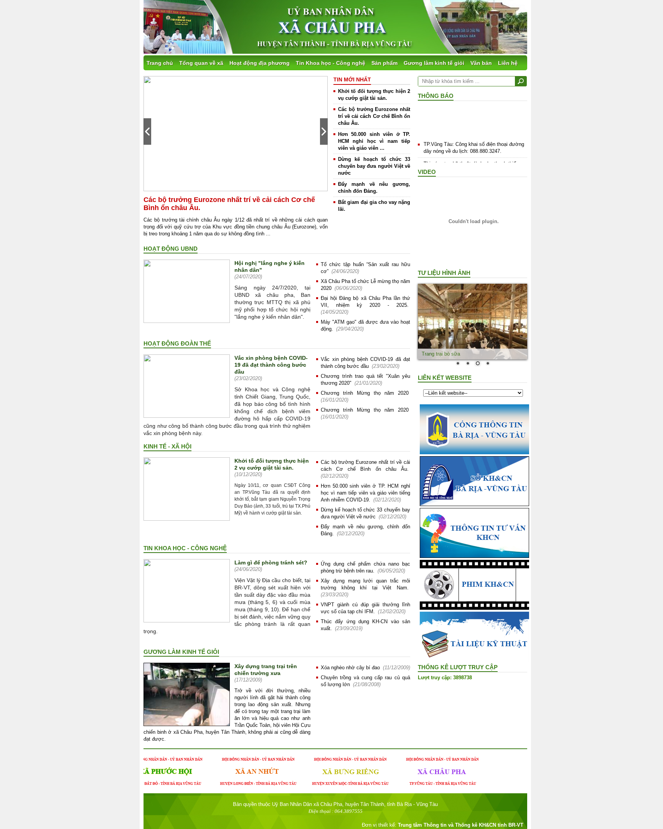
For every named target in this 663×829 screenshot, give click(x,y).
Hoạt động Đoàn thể (177, 343)
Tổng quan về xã (201, 63)
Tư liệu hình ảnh (444, 273)
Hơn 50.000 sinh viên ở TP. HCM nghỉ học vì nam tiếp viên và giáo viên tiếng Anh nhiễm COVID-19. (365, 493)
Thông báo (436, 96)
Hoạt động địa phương (259, 63)
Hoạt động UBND (170, 248)
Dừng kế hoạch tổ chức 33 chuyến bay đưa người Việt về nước (374, 166)
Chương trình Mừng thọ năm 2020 (365, 393)
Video (427, 172)
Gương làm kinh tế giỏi (434, 63)
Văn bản (481, 63)
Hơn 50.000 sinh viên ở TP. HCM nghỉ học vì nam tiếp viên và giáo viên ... (374, 141)
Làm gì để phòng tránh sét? (270, 562)
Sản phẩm (384, 63)
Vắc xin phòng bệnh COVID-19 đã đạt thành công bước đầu (271, 365)
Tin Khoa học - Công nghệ (330, 63)
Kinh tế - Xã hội (167, 446)
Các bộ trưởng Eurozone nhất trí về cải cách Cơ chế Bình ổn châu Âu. (374, 116)
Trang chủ (160, 63)
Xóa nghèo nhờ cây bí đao (350, 667)
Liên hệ (508, 63)
